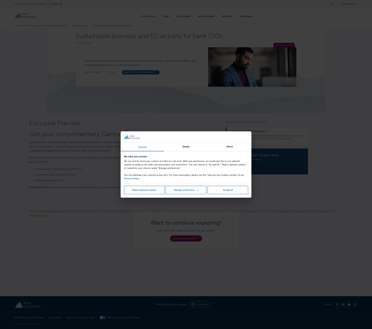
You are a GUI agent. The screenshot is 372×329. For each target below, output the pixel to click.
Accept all (228, 190)
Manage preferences (184, 190)
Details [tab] (186, 146)
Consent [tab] (142, 147)
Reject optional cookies (144, 190)
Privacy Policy (131, 178)
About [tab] (229, 146)
